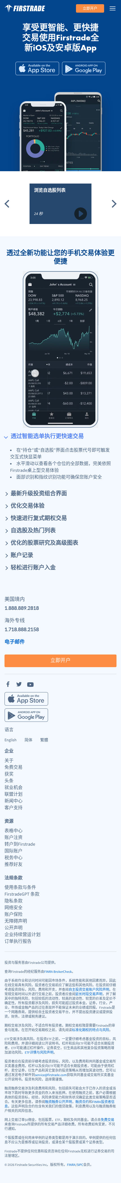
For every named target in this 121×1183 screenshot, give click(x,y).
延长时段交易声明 (88, 994)
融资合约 (82, 1102)
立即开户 (90, 8)
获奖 (9, 774)
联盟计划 (14, 794)
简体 (28, 740)
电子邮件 (15, 641)
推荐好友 (14, 864)
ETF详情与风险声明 (39, 1052)
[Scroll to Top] (111, 1173)
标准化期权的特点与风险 (90, 1030)
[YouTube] (30, 684)
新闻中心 (14, 801)
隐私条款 (14, 901)
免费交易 (14, 767)
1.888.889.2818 (22, 607)
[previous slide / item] (8, 204)
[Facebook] (8, 684)
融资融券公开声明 (58, 1102)
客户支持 (14, 808)
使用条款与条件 (20, 887)
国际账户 (14, 851)
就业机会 (14, 787)
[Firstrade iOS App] (37, 68)
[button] (60, 434)
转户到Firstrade (20, 844)
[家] (25, 8)
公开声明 (14, 928)
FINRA (71, 1165)
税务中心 (14, 858)
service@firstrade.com (51, 1075)
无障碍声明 (16, 921)
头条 (9, 781)
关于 (9, 761)
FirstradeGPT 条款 (22, 894)
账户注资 (14, 837)
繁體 (44, 740)
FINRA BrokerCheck (58, 971)
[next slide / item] (112, 204)
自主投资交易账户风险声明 (89, 989)
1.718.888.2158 (22, 629)
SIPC (80, 1165)
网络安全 (14, 908)
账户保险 (14, 914)
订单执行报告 (18, 941)
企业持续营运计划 (23, 935)
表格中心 (14, 831)
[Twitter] (19, 684)
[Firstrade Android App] (84, 68)
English (11, 740)
